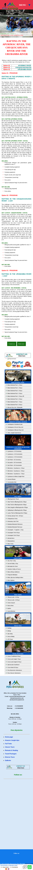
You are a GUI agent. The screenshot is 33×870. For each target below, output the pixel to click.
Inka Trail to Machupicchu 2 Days (16, 502)
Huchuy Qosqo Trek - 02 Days (15, 516)
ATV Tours (10, 639)
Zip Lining (9, 633)
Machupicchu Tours (13, 499)
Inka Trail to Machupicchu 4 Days (16, 504)
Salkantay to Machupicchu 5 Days (17, 510)
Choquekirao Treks (12, 518)
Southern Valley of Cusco (14, 569)
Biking (9, 631)
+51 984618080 (4, 867)
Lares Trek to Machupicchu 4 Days (17, 513)
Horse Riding (10, 636)
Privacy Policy (29, 863)
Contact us (12, 344)
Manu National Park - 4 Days (14, 390)
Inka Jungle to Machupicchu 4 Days (17, 507)
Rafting (9, 628)
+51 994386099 (14, 867)
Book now (21, 344)
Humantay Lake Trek (12, 521)
